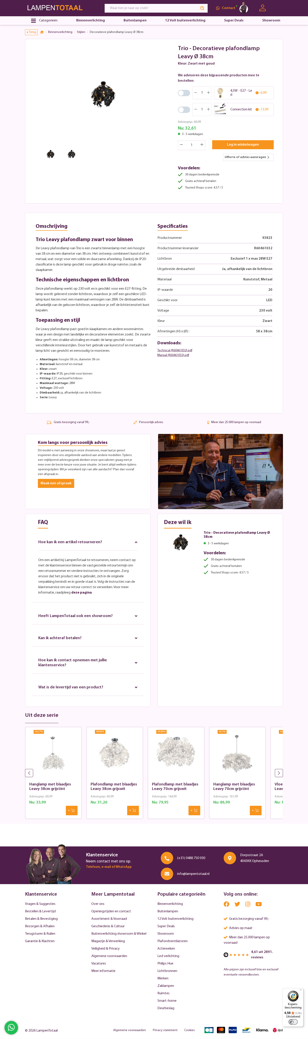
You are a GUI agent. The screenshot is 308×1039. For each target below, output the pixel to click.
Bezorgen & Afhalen (40, 926)
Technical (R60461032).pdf (174, 350)
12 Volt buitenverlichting (175, 919)
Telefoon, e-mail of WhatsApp (109, 867)
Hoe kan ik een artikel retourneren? (70, 542)
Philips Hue (165, 963)
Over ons (97, 904)
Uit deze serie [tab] (41, 715)
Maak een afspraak (56, 483)
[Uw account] (263, 8)
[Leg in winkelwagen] (72, 810)
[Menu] (300, 991)
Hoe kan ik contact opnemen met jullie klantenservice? (72, 662)
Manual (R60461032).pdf (173, 355)
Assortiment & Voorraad (109, 919)
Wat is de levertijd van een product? (70, 687)
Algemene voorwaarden (109, 956)
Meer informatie (103, 971)
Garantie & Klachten (40, 941)
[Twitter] (237, 905)
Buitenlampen (167, 911)
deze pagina (81, 592)
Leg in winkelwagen (243, 145)
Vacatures (98, 963)
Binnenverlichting (170, 904)
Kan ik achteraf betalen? (60, 638)
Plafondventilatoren (172, 941)
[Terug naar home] (43, 32)
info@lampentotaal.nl (193, 874)
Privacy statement (165, 1030)
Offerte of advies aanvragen (245, 157)
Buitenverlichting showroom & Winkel (118, 934)
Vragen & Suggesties (40, 904)
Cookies (189, 1030)
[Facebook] (227, 905)
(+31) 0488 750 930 (191, 858)
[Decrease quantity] (181, 145)
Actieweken (166, 948)
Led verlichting (168, 956)
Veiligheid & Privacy (105, 948)
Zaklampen (165, 986)
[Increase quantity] (202, 145)
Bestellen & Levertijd (40, 911)
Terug (32, 32)
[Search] (202, 8)
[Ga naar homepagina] (60, 8)
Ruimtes (163, 993)
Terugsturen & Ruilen (40, 934)
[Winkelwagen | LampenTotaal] (277, 8)
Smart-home (167, 1001)
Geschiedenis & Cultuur (108, 926)
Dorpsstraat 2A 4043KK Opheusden (254, 858)
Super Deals (166, 926)
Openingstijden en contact (111, 911)
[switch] (293, 1022)
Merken (162, 978)
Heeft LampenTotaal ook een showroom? (75, 616)
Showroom (165, 934)
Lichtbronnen (167, 971)
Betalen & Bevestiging (41, 919)
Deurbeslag (165, 1008)
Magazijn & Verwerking (108, 941)
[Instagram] (248, 905)
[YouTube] (258, 905)
